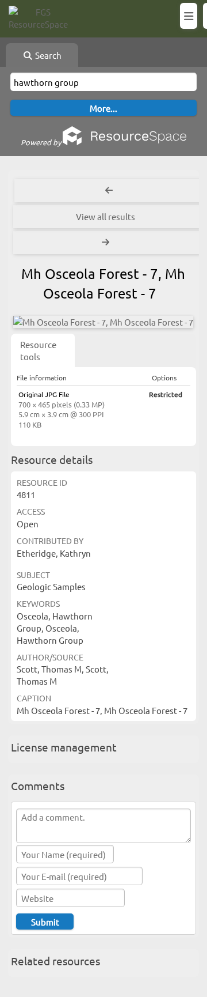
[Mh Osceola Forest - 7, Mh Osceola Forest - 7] (103, 322)
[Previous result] (109, 190)
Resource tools (38, 350)
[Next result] (107, 242)
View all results (105, 216)
